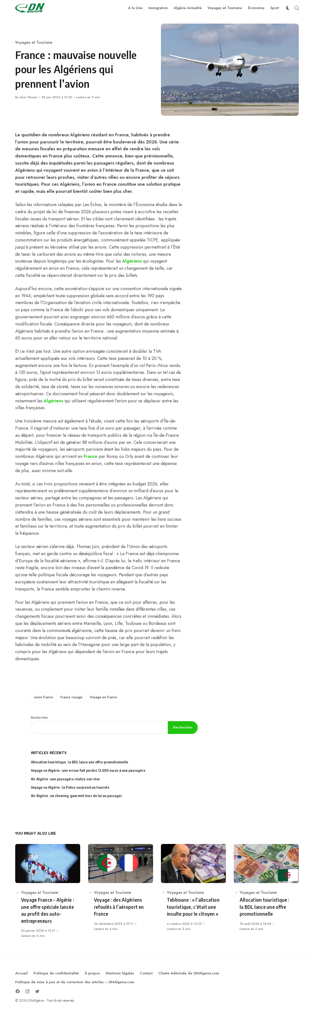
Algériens (132, 261)
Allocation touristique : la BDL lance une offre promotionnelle (79, 762)
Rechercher (39, 717)
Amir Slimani (29, 97)
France (90, 456)
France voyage (71, 697)
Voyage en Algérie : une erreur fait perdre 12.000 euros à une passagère (88, 770)
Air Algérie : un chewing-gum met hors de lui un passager (76, 796)
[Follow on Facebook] (17, 991)
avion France (43, 697)
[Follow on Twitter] (37, 991)
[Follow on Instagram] (27, 991)
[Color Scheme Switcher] (288, 8)
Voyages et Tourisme (33, 42)
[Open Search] (296, 8)
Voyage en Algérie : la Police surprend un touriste (70, 787)
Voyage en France (103, 697)
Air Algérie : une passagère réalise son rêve (66, 779)
